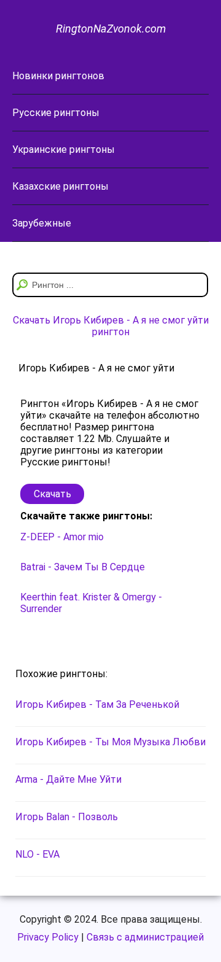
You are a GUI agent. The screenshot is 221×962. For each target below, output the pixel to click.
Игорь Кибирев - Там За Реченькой (97, 704)
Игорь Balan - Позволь (66, 817)
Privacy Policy (48, 937)
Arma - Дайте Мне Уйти (68, 779)
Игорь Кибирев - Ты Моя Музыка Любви (110, 742)
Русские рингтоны (55, 112)
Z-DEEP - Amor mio (62, 537)
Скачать (52, 494)
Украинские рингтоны (63, 149)
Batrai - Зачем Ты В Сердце (82, 567)
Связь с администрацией (145, 937)
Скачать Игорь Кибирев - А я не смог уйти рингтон (111, 326)
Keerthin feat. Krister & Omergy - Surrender (91, 603)
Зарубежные (41, 223)
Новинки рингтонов (58, 76)
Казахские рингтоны (60, 186)
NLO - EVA (37, 854)
